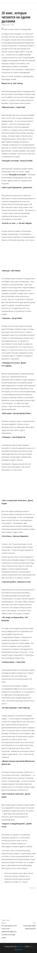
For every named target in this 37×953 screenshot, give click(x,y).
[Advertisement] (18, 255)
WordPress (20, 946)
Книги (7, 920)
